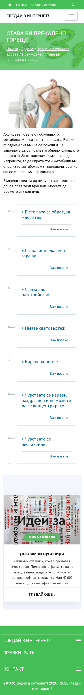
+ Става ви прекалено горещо (43, 253)
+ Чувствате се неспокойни (36, 441)
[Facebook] (32, 653)
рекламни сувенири (42, 553)
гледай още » (42, 594)
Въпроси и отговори (43, 4)
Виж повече (59, 229)
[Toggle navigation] (71, 16)
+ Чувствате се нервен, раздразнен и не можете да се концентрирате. (46, 400)
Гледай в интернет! (27, 16)
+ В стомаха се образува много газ (46, 214)
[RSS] (26, 653)
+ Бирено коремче (40, 361)
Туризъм (21, 4)
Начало (12, 49)
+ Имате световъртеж (43, 328)
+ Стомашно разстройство (35, 292)
